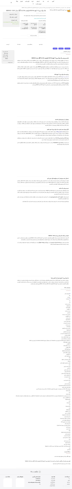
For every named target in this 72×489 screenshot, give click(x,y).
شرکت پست (53, 478)
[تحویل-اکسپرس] (41, 39)
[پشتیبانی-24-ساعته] (30, 39)
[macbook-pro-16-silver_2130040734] (59, 11)
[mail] (66, 486)
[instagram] (69, 486)
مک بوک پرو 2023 (33, 15)
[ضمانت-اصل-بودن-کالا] (19, 39)
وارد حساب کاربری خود (59, 463)
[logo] (63, 1)
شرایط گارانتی (52, 482)
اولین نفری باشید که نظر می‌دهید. (40, 18)
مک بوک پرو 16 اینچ (39, 15)
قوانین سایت (53, 480)
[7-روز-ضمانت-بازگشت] (8, 39)
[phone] (63, 486)
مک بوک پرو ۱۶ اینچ (65, 76)
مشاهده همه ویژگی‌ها (24, 20)
